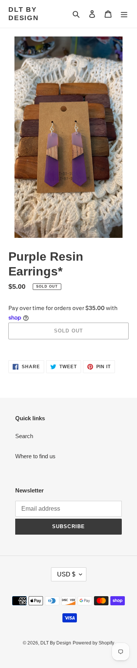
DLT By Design (23, 14)
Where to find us (35, 456)
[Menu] (124, 14)
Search (24, 436)
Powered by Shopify (93, 643)
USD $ (66, 574)
